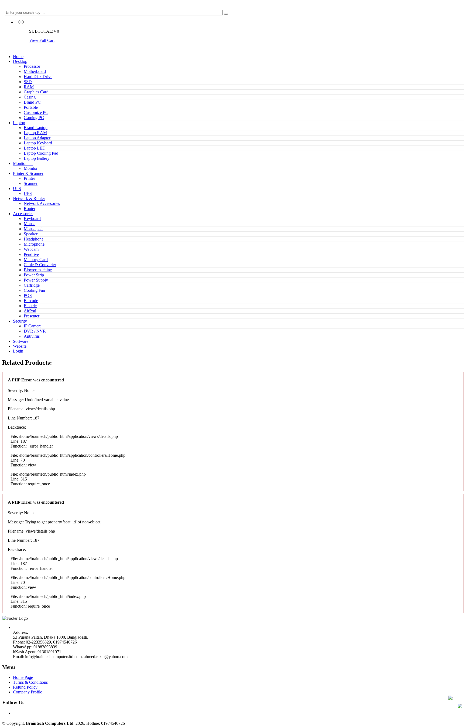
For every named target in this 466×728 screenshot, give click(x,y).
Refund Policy (25, 687)
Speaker (30, 234)
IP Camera (33, 326)
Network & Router (29, 198)
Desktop (20, 61)
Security (20, 321)
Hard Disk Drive (38, 76)
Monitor (23, 163)
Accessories (23, 213)
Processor (32, 66)
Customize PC (36, 112)
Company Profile (27, 692)
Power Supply (36, 280)
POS (28, 295)
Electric (30, 305)
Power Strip (34, 275)
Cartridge (32, 285)
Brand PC (32, 102)
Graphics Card (36, 92)
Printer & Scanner (28, 173)
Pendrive (31, 254)
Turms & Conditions (30, 682)
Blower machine (38, 270)
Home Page (23, 677)
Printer (29, 178)
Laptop (19, 122)
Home (18, 56)
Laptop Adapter (37, 138)
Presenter (31, 316)
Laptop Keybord (38, 143)
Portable (31, 107)
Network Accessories (42, 203)
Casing (30, 97)
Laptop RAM (35, 132)
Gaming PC (34, 117)
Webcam (31, 249)
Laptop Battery (36, 158)
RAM (29, 86)
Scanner (30, 183)
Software (20, 341)
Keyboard (32, 218)
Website (19, 346)
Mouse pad (33, 228)
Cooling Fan (34, 290)
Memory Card (36, 259)
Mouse (29, 223)
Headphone (33, 239)
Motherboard (35, 71)
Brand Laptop (35, 127)
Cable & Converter (40, 264)
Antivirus (32, 336)
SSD (28, 81)
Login (18, 351)
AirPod (30, 311)
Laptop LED (35, 148)
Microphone (34, 244)
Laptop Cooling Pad (41, 153)
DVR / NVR (35, 331)
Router (29, 208)
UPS (17, 188)
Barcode (31, 300)
